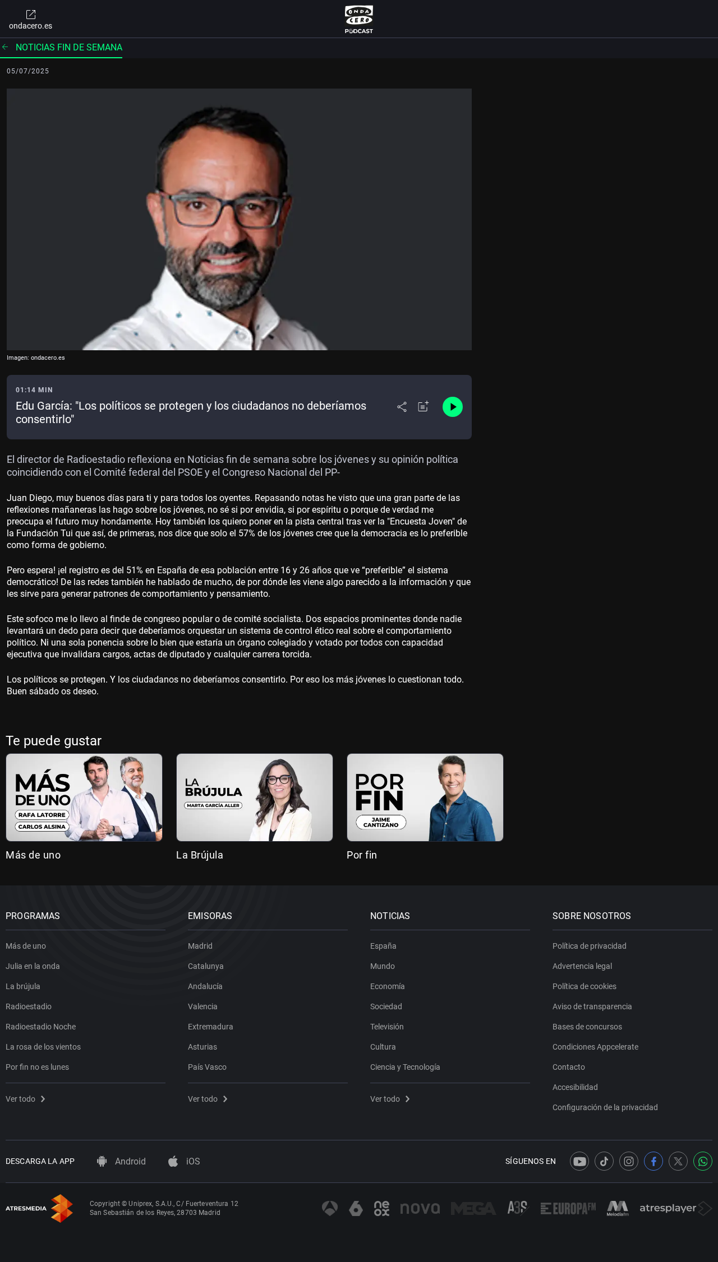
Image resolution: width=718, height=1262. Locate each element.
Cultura (383, 1046)
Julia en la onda (33, 966)
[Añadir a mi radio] (423, 407)
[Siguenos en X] (678, 1161)
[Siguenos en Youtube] (579, 1161)
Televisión (387, 1026)
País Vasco (207, 1067)
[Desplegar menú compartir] (401, 407)
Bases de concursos (587, 1026)
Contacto (569, 1067)
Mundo (382, 966)
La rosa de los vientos (43, 1046)
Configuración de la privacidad (605, 1107)
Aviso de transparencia (592, 1006)
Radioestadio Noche (41, 1026)
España (383, 945)
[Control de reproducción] (453, 407)
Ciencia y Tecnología (405, 1067)
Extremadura (210, 1026)
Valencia (203, 1006)
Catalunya (206, 966)
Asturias (202, 1046)
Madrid (200, 945)
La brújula (23, 986)
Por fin (362, 855)
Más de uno (33, 855)
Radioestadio (29, 1006)
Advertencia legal (582, 966)
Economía (387, 986)
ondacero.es (30, 25)
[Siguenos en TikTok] (604, 1161)
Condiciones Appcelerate (595, 1046)
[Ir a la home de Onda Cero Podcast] (359, 19)
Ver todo (20, 1098)
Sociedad (386, 1006)
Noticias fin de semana (69, 47)
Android (129, 1161)
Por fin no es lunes (37, 1067)
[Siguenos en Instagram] (628, 1161)
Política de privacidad (590, 945)
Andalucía (205, 986)
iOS (192, 1161)
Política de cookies (584, 986)
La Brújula (199, 855)
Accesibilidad (575, 1087)
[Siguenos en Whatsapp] (702, 1161)
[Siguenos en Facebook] (653, 1161)
